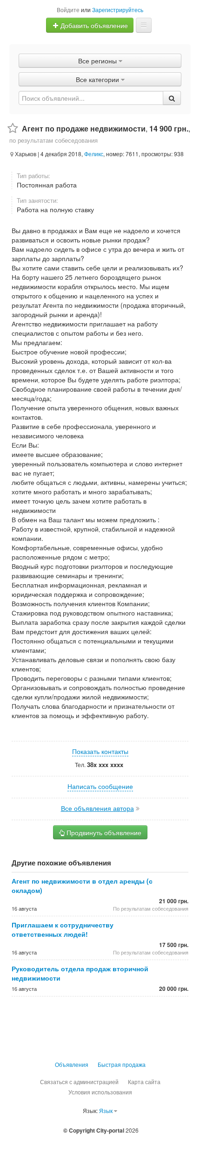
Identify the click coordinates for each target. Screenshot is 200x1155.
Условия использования (100, 1092)
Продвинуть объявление (103, 832)
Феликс (93, 154)
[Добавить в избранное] (12, 128)
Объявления (71, 1064)
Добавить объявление (93, 25)
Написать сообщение (100, 786)
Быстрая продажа (122, 1064)
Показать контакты (100, 751)
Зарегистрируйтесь (117, 10)
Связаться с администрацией (79, 1082)
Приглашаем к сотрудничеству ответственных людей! (62, 929)
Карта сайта (144, 1082)
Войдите (68, 10)
